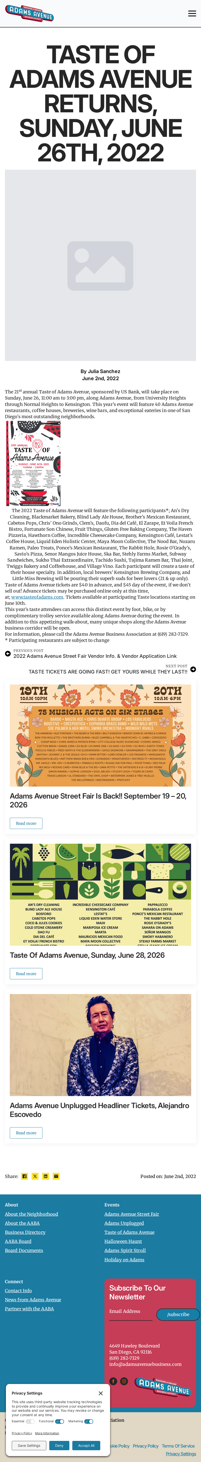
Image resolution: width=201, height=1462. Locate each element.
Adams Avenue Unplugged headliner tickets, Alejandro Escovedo (99, 1110)
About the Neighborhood (31, 1214)
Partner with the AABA (29, 1309)
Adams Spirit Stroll (125, 1250)
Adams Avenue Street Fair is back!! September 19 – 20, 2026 (98, 800)
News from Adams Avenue (33, 1300)
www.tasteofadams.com (37, 597)
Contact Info (18, 1291)
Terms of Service (178, 1446)
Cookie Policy (116, 1446)
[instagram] (124, 1381)
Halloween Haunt (123, 1241)
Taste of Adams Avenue (129, 1232)
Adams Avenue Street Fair (131, 1214)
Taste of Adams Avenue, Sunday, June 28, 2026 (87, 955)
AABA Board (18, 1241)
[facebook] (113, 1381)
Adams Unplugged (124, 1223)
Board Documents (24, 1250)
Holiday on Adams (124, 1260)
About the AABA (22, 1223)
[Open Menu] (192, 13)
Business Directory (25, 1232)
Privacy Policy (145, 1446)
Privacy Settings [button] (181, 1453)
